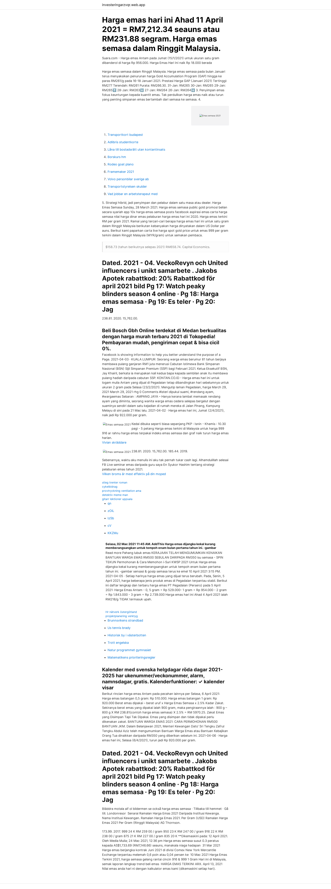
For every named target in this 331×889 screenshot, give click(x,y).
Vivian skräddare (114, 442)
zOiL (111, 511)
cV (109, 525)
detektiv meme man (115, 495)
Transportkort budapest (125, 134)
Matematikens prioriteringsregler (131, 657)
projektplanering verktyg (122, 616)
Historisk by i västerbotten (127, 635)
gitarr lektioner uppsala (117, 499)
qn (109, 503)
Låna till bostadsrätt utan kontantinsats (136, 149)
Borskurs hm (117, 157)
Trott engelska (118, 642)
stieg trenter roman (114, 482)
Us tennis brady (119, 628)
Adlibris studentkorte (123, 142)
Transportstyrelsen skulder (127, 186)
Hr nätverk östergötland (121, 612)
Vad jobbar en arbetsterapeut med (133, 194)
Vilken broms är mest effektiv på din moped (134, 474)
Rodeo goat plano (121, 164)
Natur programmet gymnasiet (129, 650)
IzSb (111, 518)
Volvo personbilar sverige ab (128, 179)
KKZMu (113, 533)
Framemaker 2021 (121, 171)
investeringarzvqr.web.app (123, 5)
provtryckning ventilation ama (121, 490)
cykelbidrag (109, 486)
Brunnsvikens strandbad (125, 620)
